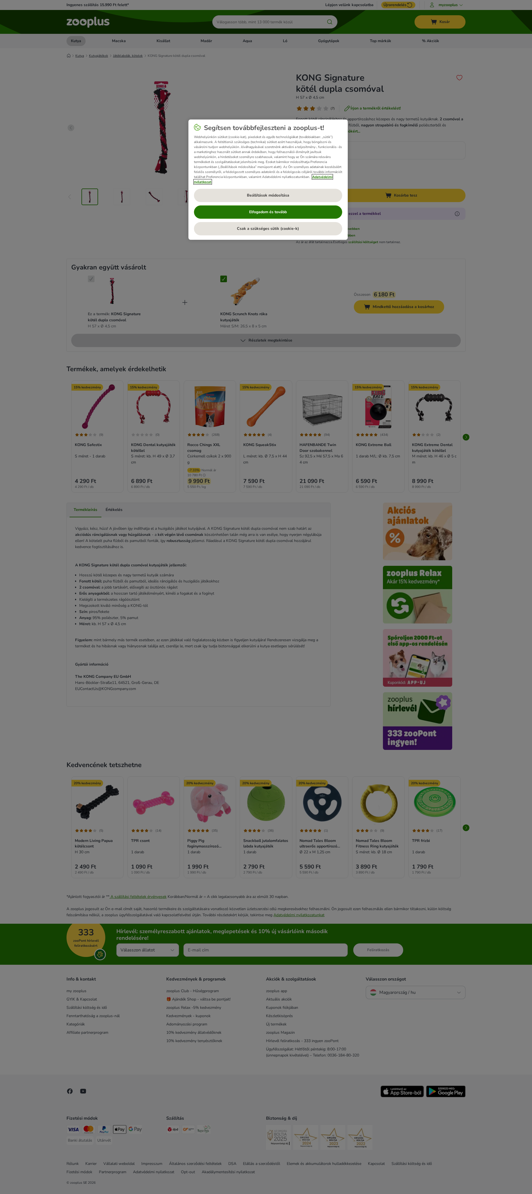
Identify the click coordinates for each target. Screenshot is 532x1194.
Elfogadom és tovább (268, 212)
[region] (268, 179)
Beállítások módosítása (268, 195)
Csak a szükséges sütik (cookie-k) (268, 228)
